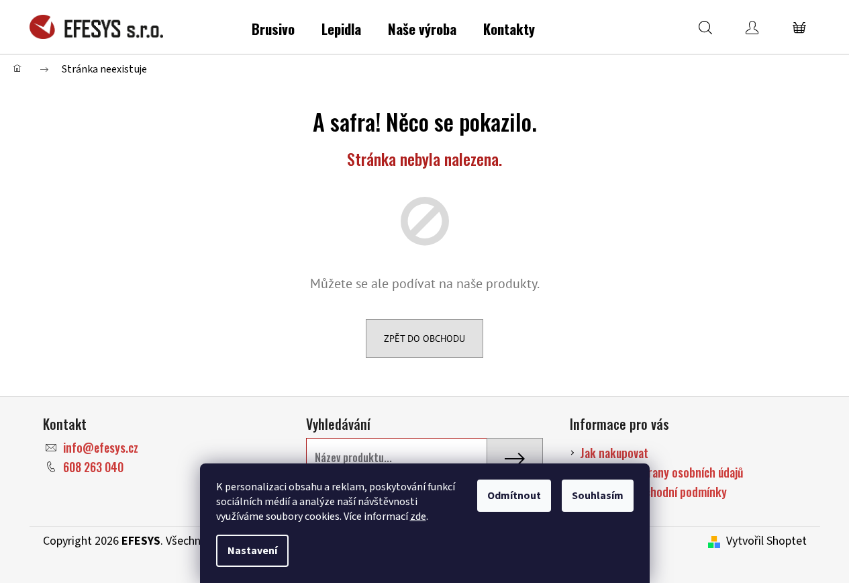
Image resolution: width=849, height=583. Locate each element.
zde (418, 516)
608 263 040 (93, 467)
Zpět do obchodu (424, 338)
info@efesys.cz (100, 447)
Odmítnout (514, 495)
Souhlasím (597, 495)
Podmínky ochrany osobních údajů (662, 472)
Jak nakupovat (614, 452)
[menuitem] (273, 26)
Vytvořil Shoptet (766, 541)
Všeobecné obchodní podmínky (653, 491)
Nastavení (252, 550)
